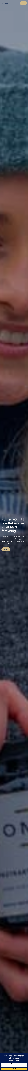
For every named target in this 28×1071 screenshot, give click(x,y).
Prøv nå (23, 3)
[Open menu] (17, 3)
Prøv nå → (5, 549)
